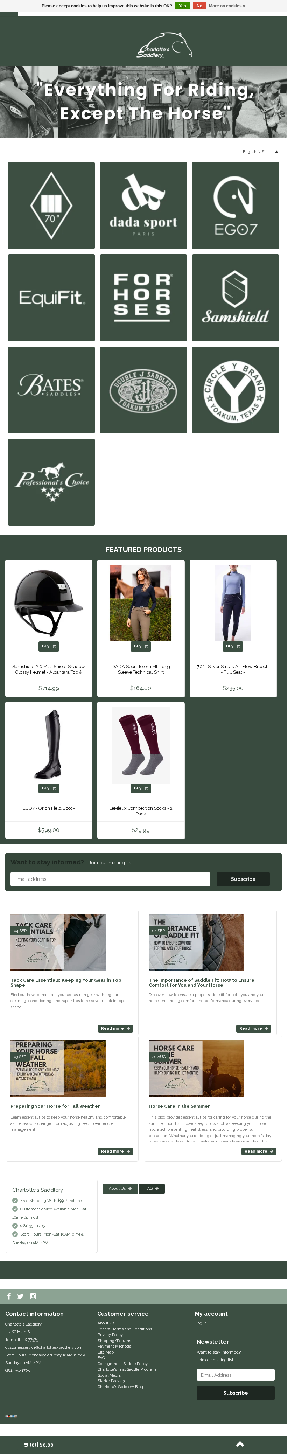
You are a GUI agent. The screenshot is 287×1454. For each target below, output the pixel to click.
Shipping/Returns (114, 1340)
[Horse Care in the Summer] (196, 1065)
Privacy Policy (110, 1335)
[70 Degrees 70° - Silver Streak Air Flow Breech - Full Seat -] (233, 603)
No (199, 6)
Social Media (109, 1375)
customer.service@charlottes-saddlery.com (44, 1347)
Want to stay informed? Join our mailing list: (219, 1356)
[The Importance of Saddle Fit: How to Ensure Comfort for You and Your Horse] (196, 939)
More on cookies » (227, 6)
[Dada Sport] (143, 205)
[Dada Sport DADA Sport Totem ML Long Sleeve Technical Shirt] (141, 603)
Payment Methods (114, 1346)
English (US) (254, 151)
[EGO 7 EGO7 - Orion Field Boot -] (48, 745)
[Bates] (51, 390)
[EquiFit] (51, 297)
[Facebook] (10, 1297)
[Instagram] (34, 1297)
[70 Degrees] (51, 205)
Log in (201, 1323)
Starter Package (112, 1381)
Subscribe (243, 879)
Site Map (106, 1352)
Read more (113, 1028)
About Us (118, 1188)
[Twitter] (21, 1297)
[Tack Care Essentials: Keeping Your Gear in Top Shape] (58, 939)
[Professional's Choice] (51, 482)
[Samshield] (235, 297)
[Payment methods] (12, 1416)
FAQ (149, 1188)
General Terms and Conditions (125, 1329)
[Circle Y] (235, 390)
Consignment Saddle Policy (123, 1364)
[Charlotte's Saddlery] (166, 44)
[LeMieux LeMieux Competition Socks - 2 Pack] (141, 745)
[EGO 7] (235, 205)
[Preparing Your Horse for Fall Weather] (58, 1065)
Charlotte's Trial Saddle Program (127, 1369)
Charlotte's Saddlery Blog (120, 1387)
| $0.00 (42, 1445)
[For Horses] (143, 297)
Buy (46, 646)
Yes (182, 6)
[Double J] (143, 390)
